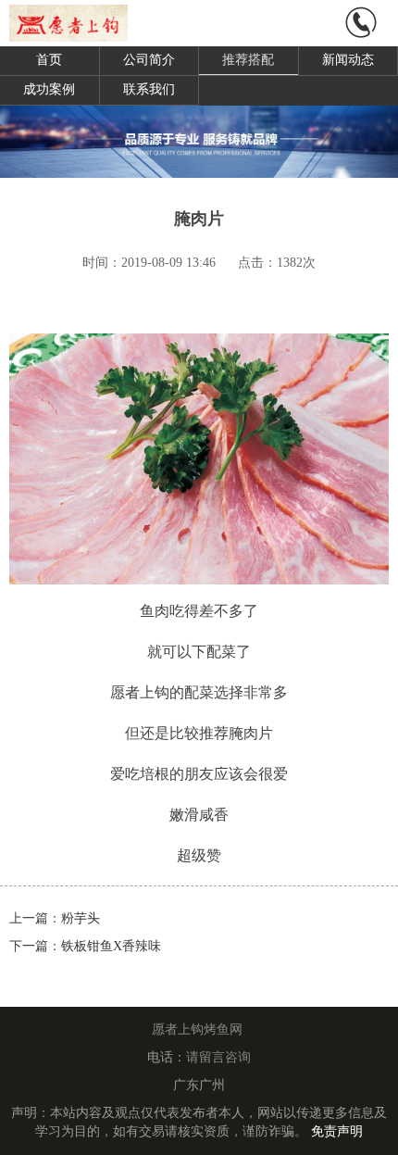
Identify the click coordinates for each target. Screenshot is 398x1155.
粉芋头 (80, 918)
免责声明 (337, 1131)
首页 (49, 60)
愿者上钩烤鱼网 (197, 1029)
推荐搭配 (248, 60)
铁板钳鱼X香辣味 (111, 946)
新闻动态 (348, 60)
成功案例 (49, 89)
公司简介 (149, 60)
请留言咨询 (218, 1057)
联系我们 (149, 89)
